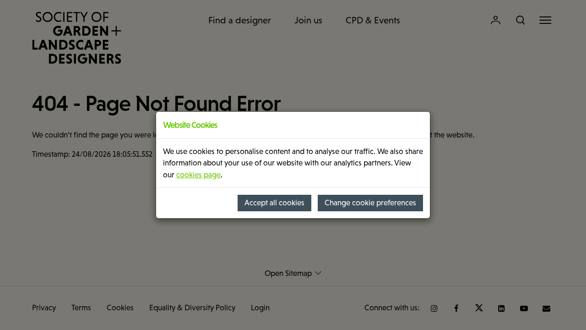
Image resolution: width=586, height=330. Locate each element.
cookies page (198, 174)
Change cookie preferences (370, 202)
